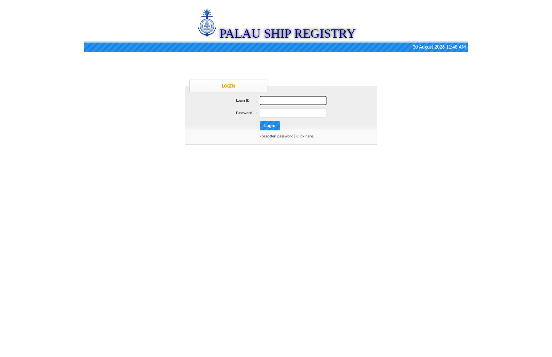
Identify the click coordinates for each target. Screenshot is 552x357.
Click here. (305, 136)
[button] (270, 125)
